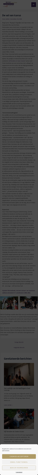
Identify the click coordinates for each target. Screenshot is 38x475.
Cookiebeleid (19, 472)
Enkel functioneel (19, 462)
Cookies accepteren (19, 456)
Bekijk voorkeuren (19, 468)
